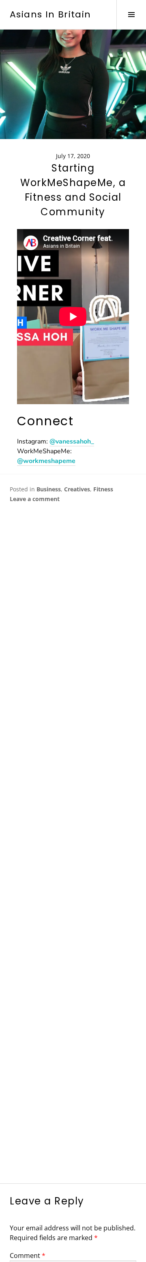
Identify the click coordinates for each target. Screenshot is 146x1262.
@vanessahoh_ (71, 441)
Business (48, 489)
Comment (27, 1255)
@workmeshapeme (46, 460)
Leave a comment (35, 499)
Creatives (77, 489)
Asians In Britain (50, 14)
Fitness (103, 489)
